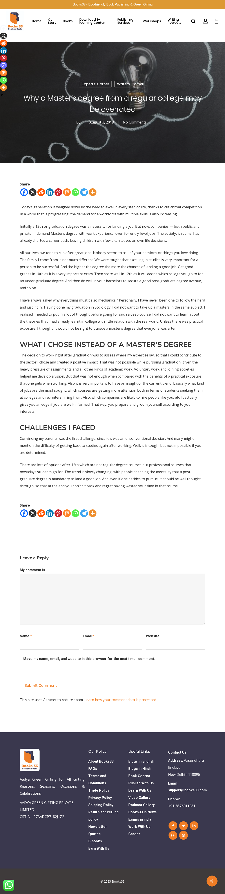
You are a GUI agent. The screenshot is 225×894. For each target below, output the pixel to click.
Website (153, 636)
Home (36, 21)
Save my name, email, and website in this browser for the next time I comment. (89, 659)
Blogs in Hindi (139, 769)
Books (68, 21)
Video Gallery (139, 798)
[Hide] (2, 95)
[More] (92, 192)
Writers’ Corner (130, 84)
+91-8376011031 (181, 806)
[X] (32, 192)
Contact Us (177, 752)
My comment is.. (33, 570)
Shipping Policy (100, 805)
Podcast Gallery (141, 805)
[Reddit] (41, 192)
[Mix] (67, 192)
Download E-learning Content (93, 21)
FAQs (92, 769)
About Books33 (101, 761)
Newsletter (97, 827)
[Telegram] (84, 192)
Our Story (52, 21)
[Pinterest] (58, 192)
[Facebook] (24, 192)
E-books (95, 841)
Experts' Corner (95, 84)
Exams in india (139, 819)
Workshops (152, 21)
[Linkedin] (50, 192)
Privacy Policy (100, 798)
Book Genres (139, 776)
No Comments (135, 122)
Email (88, 636)
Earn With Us (98, 848)
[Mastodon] (3, 65)
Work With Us (139, 827)
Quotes (94, 834)
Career (134, 834)
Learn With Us (139, 790)
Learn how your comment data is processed (120, 699)
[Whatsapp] (75, 192)
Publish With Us (141, 783)
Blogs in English (141, 761)
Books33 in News (142, 812)
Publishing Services (125, 21)
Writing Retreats (174, 21)
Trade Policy (98, 790)
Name (26, 636)
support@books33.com (186, 790)
